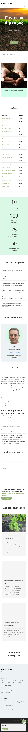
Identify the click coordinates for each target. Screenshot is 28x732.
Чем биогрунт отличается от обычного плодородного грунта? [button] (12, 297)
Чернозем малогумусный (8, 160)
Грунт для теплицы (6, 147)
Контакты (8, 692)
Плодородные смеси (6, 180)
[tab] (14, 271)
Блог (2, 692)
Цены (2, 687)
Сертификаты (11, 690)
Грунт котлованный (6, 128)
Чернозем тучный (6, 167)
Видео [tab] (19, 368)
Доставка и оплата (17, 687)
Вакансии (3, 690)
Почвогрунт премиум (7, 173)
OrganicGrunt (7, 3)
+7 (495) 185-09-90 (14, 352)
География (19, 690)
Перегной (21, 680)
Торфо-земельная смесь (7, 157)
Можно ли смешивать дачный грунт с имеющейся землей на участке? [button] (13, 284)
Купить (14, 42)
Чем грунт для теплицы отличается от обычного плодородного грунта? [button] (13, 291)
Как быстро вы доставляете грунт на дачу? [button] (13, 277)
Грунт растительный (6, 118)
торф (10, 722)
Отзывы (8, 687)
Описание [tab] (6, 368)
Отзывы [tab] (6, 372)
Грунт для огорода (6, 144)
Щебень (20, 682)
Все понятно (4, 729)
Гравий (8, 682)
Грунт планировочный (7, 125)
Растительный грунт (14, 90)
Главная (3, 54)
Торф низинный (5, 154)
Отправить (6, 498)
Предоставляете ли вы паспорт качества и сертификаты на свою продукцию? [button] (12, 305)
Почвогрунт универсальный (8, 170)
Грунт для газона (6, 141)
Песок (14, 682)
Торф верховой (5, 151)
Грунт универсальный (7, 131)
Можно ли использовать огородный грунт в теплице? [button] (13, 271)
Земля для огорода (6, 186)
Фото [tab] (13, 368)
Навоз (2, 682)
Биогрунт (4, 134)
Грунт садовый (5, 138)
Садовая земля (5, 183)
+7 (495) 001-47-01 (6, 6)
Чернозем (14, 680)
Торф (8, 680)
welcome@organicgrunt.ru (10, 709)
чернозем (14, 722)
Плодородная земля (6, 176)
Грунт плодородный (6, 121)
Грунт (2, 680)
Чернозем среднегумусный (8, 164)
